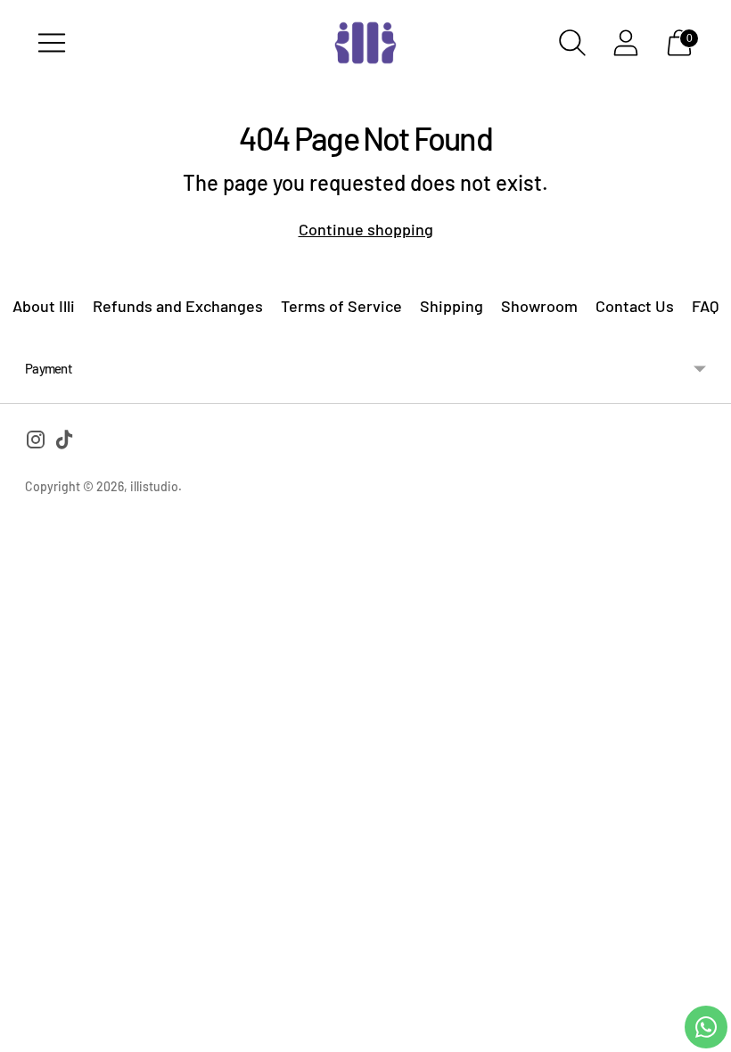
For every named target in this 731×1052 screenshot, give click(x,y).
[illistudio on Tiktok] (64, 442)
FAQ (705, 306)
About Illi (43, 306)
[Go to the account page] (626, 43)
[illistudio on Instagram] (35, 442)
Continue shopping (366, 229)
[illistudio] (365, 43)
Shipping (451, 306)
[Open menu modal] (52, 43)
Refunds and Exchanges (178, 306)
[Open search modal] (572, 43)
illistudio (154, 486)
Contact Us (634, 306)
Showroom (539, 306)
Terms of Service (341, 306)
